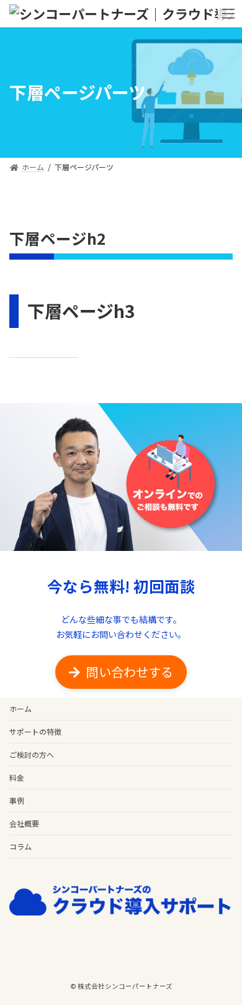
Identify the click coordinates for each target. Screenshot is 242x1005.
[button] (121, 672)
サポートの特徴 (35, 731)
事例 (16, 800)
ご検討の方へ (31, 754)
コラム (20, 846)
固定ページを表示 (44, 352)
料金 (16, 777)
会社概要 (24, 823)
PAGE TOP (196, 825)
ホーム (20, 708)
